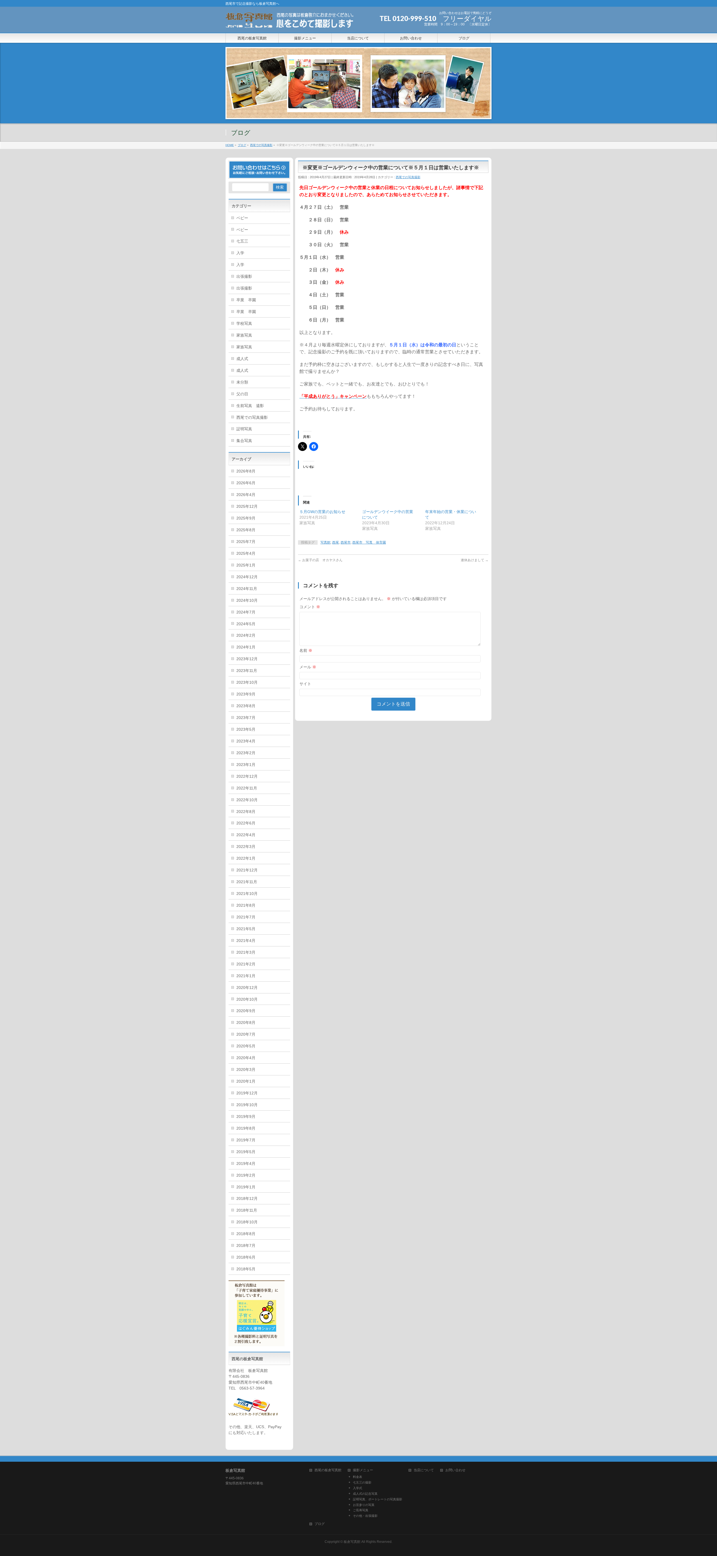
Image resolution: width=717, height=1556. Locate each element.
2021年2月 (245, 964)
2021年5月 (245, 929)
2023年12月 (247, 659)
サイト (305, 683)
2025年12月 (247, 506)
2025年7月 (245, 541)
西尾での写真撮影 (408, 177)
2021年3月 (245, 952)
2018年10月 (247, 1222)
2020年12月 (247, 987)
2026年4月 (245, 494)
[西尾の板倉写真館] (290, 22)
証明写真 (244, 429)
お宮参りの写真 (363, 1504)
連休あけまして (474, 560)
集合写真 (244, 440)
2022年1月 (245, 858)
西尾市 (346, 542)
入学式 (357, 1488)
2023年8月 (245, 706)
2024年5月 (245, 624)
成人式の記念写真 (365, 1493)
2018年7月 (245, 1245)
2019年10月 (247, 1105)
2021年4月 (245, 940)
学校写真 (244, 323)
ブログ (320, 1524)
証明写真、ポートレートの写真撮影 (377, 1499)
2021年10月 (247, 893)
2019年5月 (245, 1152)
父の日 (242, 394)
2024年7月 (245, 612)
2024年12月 (247, 577)
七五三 (242, 241)
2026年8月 (245, 471)
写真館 (325, 542)
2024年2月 (245, 635)
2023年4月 (245, 741)
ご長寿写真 (360, 1510)
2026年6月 (245, 483)
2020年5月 (245, 1046)
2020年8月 (245, 1022)
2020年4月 (245, 1058)
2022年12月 (247, 776)
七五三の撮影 (362, 1482)
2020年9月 (245, 1011)
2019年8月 (245, 1128)
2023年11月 (246, 670)
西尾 (335, 542)
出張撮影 (244, 276)
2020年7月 (245, 1034)
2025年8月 (245, 530)
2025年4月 (245, 553)
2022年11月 (246, 788)
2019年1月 (245, 1187)
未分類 (242, 382)
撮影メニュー (363, 1470)
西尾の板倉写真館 (328, 1470)
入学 (240, 253)
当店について (424, 1470)
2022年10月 (247, 800)
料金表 (357, 1477)
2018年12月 (247, 1198)
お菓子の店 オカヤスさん (320, 560)
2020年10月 (247, 999)
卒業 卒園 (246, 300)
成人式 (242, 358)
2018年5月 (245, 1269)
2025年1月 (245, 565)
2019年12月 (247, 1093)
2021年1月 (245, 976)
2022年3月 (245, 846)
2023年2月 (245, 753)
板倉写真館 (352, 1542)
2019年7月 (245, 1140)
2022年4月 (245, 835)
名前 (305, 650)
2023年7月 (245, 717)
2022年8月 (245, 811)
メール (307, 667)
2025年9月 (245, 518)
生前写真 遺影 (250, 405)
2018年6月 (245, 1257)
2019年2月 (245, 1175)
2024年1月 (245, 647)
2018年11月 (246, 1210)
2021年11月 (246, 882)
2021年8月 (245, 905)
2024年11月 (246, 588)
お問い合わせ (455, 1470)
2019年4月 (245, 1163)
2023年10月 (247, 682)
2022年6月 (245, 823)
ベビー (242, 218)
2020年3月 (245, 1069)
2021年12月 (247, 870)
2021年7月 (245, 917)
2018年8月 (245, 1233)
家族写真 (244, 335)
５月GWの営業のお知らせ (322, 511)
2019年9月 (245, 1116)
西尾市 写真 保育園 (369, 542)
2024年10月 (247, 600)
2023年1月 (245, 764)
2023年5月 (245, 729)
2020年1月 (245, 1081)
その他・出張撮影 (365, 1515)
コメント (309, 607)
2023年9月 (245, 694)
